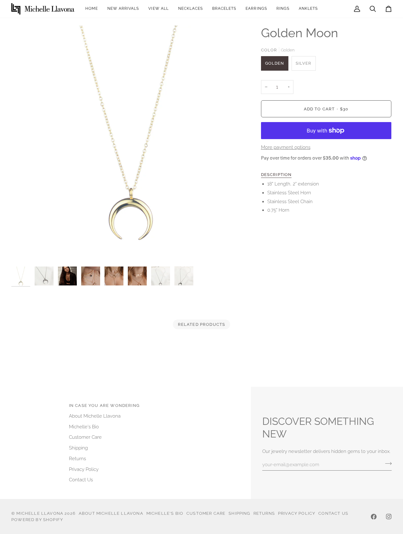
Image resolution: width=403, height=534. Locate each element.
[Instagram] (389, 516)
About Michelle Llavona (95, 416)
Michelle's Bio (84, 426)
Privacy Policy (84, 469)
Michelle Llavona (39, 513)
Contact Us (81, 479)
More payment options (285, 147)
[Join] (386, 464)
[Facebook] (374, 516)
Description (276, 174)
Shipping (78, 447)
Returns (77, 458)
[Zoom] (130, 144)
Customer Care (85, 437)
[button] (256, 9)
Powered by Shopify (37, 519)
